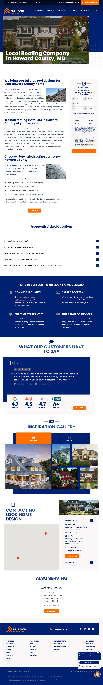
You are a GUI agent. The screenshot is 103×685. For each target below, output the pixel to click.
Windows (61, 11)
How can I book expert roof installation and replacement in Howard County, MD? (33, 265)
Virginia (70, 562)
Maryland (71, 520)
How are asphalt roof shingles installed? (18, 247)
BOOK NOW (34, 210)
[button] (46, 533)
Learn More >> (51, 611)
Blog (31, 644)
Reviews (33, 647)
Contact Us (72, 556)
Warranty (33, 650)
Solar (94, 11)
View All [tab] (69, 441)
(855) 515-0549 (73, 550)
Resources (34, 641)
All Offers (38, 2)
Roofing (38, 11)
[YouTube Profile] (89, 629)
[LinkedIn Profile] (92, 629)
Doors (72, 11)
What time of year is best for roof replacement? (21, 259)
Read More (80, 408)
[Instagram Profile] (81, 629)
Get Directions (71, 532)
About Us (13, 2)
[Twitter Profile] (85, 629)
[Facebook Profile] (77, 629)
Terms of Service (24, 672)
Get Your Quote (91, 2)
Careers (89, 650)
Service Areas (60, 641)
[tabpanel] (51, 466)
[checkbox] (73, 117)
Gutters (83, 11)
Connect (90, 641)
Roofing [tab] (33, 441)
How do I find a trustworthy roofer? (17, 241)
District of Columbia (62, 647)
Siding (49, 11)
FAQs (31, 653)
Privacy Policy (12, 672)
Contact (25, 2)
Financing (33, 656)
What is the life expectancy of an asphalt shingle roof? (24, 253)
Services (10, 641)
